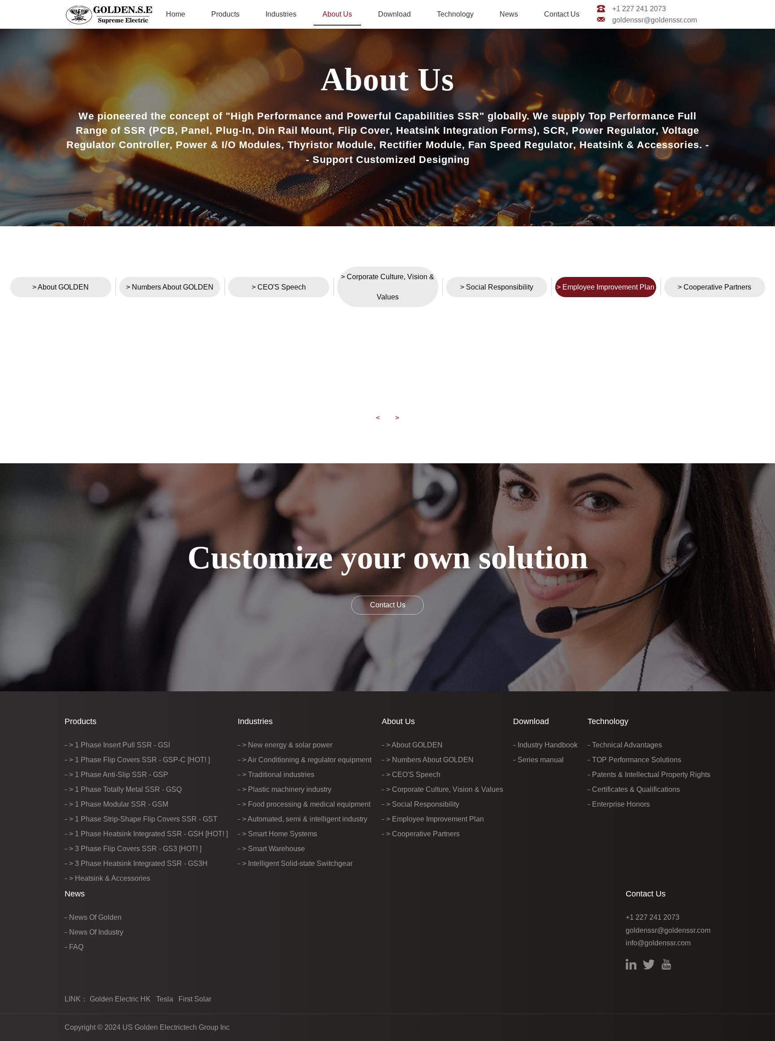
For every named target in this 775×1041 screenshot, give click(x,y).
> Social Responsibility (496, 287)
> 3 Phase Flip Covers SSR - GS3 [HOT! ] (135, 848)
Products (225, 14)
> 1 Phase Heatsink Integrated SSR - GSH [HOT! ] (148, 834)
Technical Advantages (627, 745)
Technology (455, 14)
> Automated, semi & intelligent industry (304, 819)
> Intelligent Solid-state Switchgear (297, 863)
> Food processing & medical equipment (306, 804)
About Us (337, 14)
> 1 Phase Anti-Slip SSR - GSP (118, 774)
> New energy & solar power (287, 745)
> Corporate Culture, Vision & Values (387, 286)
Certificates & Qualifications (636, 789)
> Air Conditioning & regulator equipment (306, 760)
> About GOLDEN (60, 287)
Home (175, 14)
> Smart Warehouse (273, 848)
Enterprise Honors (621, 804)
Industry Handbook (548, 745)
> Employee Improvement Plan (605, 287)
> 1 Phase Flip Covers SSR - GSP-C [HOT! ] (139, 760)
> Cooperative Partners (714, 287)
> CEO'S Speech (279, 287)
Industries (281, 14)
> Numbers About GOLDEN (169, 287)
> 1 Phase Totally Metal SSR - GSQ (125, 789)
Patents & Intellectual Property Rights (651, 774)
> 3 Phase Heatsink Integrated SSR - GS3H (138, 863)
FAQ (76, 947)
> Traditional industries (278, 774)
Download (394, 14)
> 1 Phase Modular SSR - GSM (118, 804)
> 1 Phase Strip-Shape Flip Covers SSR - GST (143, 819)
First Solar (195, 999)
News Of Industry (96, 932)
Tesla (164, 999)
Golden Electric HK (120, 999)
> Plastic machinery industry (286, 789)
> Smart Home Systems (279, 834)
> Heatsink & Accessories (109, 878)
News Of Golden (95, 917)
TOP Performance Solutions (636, 760)
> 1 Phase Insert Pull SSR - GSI (119, 745)
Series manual (541, 760)
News (509, 14)
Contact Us (561, 14)
